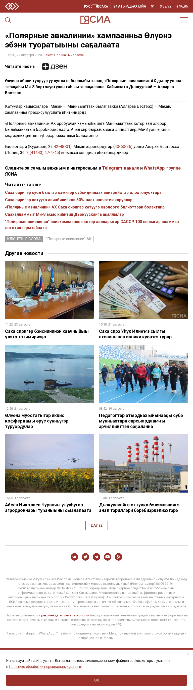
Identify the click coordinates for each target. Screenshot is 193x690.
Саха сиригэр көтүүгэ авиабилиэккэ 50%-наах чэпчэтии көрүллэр (68, 199)
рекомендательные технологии (65, 615)
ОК (96, 680)
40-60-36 (123, 146)
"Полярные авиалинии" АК (68, 239)
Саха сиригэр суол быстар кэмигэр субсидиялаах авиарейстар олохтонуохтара (83, 192)
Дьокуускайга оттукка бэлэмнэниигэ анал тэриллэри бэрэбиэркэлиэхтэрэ (139, 507)
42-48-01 (62, 146)
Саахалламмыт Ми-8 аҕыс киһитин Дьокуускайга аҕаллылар (64, 214)
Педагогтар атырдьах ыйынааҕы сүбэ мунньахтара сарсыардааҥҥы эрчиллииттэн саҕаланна (141, 421)
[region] (96, 670)
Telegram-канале (120, 168)
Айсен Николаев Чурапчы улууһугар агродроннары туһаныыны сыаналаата (48, 507)
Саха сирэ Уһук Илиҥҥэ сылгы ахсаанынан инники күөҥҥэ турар (135, 334)
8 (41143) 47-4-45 (42, 152)
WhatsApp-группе (162, 168)
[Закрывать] (188, 654)
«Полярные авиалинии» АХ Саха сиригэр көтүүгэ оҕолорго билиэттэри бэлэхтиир (85, 207)
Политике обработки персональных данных (45, 667)
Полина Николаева (69, 55)
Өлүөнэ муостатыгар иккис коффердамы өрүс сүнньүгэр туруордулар (36, 421)
